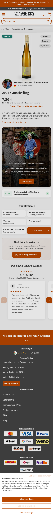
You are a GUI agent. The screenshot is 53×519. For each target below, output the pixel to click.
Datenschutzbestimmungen (40, 476)
